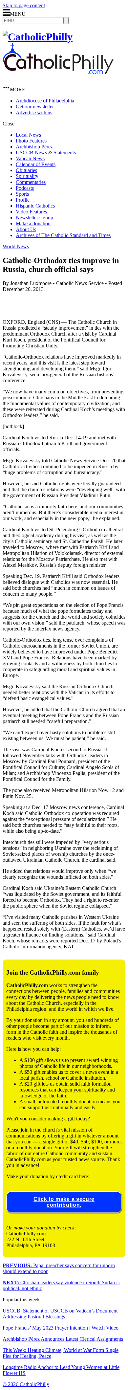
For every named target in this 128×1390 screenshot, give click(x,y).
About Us (26, 229)
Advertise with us (34, 112)
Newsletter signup (34, 217)
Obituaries (26, 170)
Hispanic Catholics (35, 206)
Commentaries (31, 182)
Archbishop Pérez (34, 146)
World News (16, 246)
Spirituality (27, 176)
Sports (22, 194)
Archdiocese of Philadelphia (45, 100)
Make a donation (33, 223)
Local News (28, 135)
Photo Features (31, 140)
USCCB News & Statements (46, 152)
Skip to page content (24, 5)
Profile (23, 200)
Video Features (31, 211)
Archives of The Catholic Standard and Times (63, 235)
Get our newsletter (35, 106)
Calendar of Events (35, 164)
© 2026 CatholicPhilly (26, 1384)
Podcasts (25, 188)
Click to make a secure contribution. (64, 1202)
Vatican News (30, 158)
